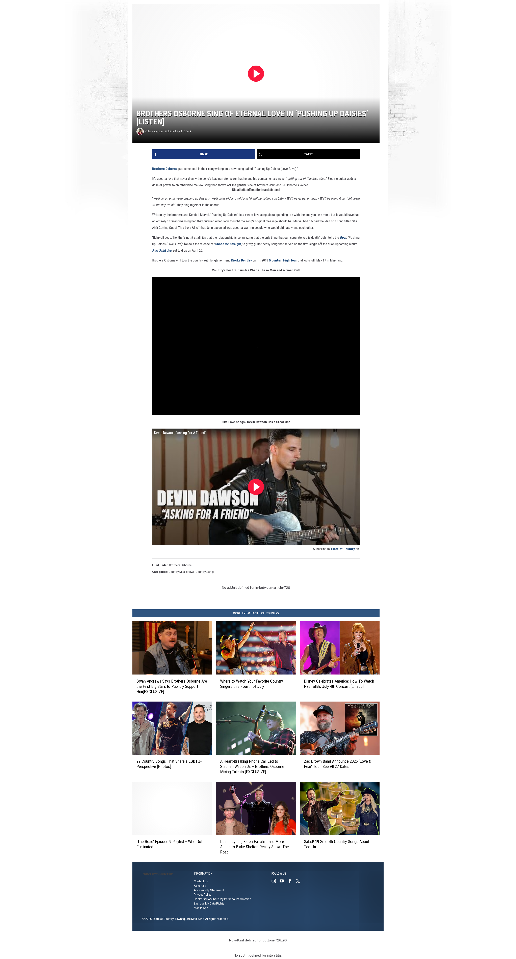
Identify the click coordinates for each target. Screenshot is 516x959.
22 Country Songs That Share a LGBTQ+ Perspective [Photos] (169, 764)
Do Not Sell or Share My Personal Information (222, 899)
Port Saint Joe (161, 250)
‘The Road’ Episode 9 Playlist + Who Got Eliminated (169, 844)
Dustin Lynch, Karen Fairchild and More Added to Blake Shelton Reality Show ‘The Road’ (254, 846)
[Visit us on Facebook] (291, 880)
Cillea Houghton (154, 131)
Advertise (200, 885)
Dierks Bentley (241, 260)
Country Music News (182, 571)
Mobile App (201, 908)
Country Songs (205, 571)
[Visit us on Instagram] (275, 880)
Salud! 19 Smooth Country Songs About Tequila (336, 844)
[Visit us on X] (299, 880)
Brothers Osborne (165, 169)
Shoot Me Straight (228, 244)
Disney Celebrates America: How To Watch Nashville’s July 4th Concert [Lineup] (339, 684)
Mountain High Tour (283, 260)
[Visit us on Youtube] (283, 880)
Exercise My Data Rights (209, 903)
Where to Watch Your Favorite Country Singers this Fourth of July (251, 684)
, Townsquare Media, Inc (189, 918)
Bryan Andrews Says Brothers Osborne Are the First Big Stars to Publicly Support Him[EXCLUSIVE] (171, 686)
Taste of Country (343, 549)
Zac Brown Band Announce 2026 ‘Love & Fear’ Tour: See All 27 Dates (337, 764)
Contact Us (201, 881)
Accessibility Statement (209, 890)
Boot (343, 237)
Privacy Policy (202, 894)
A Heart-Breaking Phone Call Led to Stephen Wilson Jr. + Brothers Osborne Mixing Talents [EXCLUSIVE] (252, 766)
